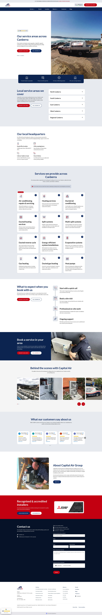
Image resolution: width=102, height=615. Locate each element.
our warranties (36, 513)
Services (37, 587)
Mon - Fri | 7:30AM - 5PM (21, 599)
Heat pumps (70, 263)
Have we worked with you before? (59, 533)
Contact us (77, 593)
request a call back (90, 4)
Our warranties (65, 591)
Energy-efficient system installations (54, 593)
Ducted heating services (52, 591)
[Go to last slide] (79, 404)
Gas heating (24, 263)
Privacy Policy (75, 607)
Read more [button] (20, 441)
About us (57, 481)
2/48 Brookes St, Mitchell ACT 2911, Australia (24, 593)
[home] (7, 4)
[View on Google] (19, 434)
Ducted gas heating (50, 263)
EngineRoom (54, 613)
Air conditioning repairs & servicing (41, 589)
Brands (76, 587)
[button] (32, 9)
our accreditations (23, 513)
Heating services (49, 201)
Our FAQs (64, 597)
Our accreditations (66, 589)
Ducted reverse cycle (27, 242)
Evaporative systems (73, 242)
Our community (65, 593)
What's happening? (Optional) (58, 549)
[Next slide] (83, 404)
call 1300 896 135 (36, 50)
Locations (77, 589)
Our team (64, 595)
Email (54, 544)
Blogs (76, 591)
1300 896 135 (19, 596)
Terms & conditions (82, 607)
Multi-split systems (73, 222)
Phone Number (72, 544)
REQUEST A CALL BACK (23, 352)
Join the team (65, 599)
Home (18, 55)
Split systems (47, 222)
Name (54, 538)
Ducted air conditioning (52, 589)
